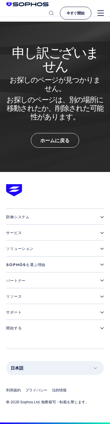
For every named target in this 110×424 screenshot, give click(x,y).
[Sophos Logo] (27, 4)
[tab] (55, 217)
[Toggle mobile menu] (100, 13)
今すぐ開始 (76, 13)
